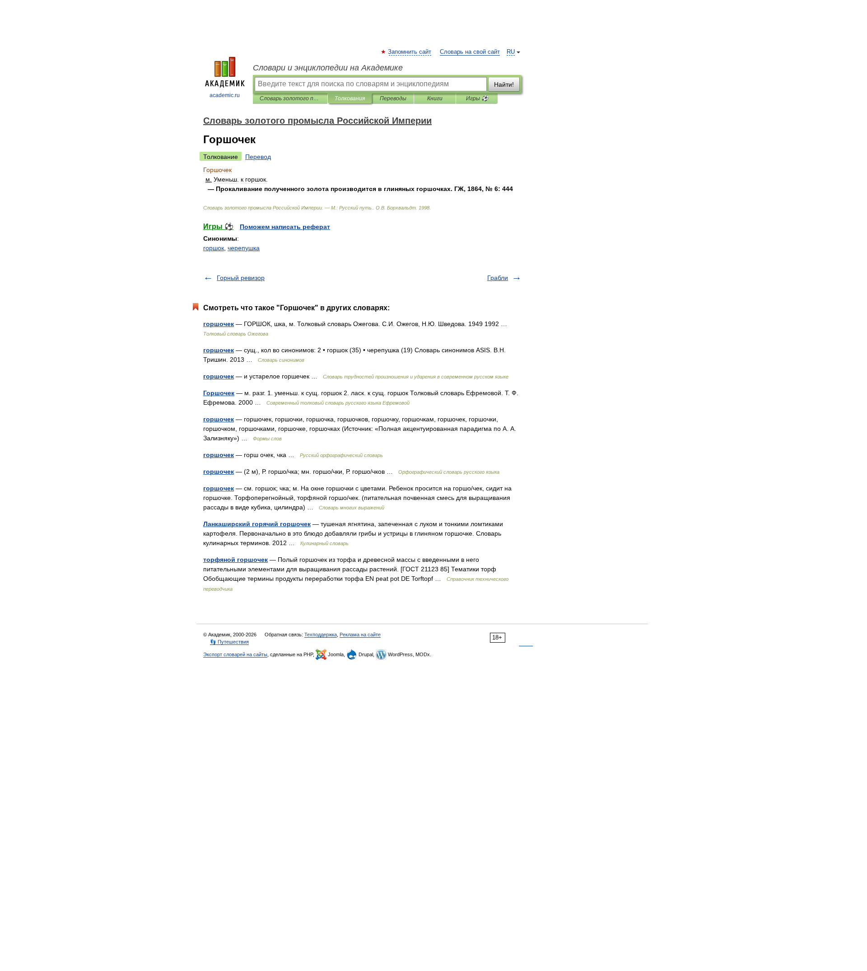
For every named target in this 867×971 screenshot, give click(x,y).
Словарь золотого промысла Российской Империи (290, 98)
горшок (213, 248)
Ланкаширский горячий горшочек (257, 524)
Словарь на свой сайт (470, 52)
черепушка (244, 248)
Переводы (393, 98)
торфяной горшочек (235, 559)
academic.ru (225, 95)
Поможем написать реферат (285, 226)
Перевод (258, 156)
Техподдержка (320, 634)
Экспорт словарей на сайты (235, 654)
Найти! (504, 84)
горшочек (218, 323)
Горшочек (218, 393)
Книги (435, 98)
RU (511, 52)
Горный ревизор (241, 277)
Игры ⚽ (477, 98)
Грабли (497, 277)
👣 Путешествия (229, 641)
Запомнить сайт (410, 52)
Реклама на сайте (360, 634)
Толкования (350, 98)
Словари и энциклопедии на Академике (328, 67)
